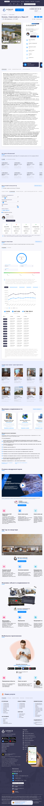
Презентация (4, 748)
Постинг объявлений (29, 740)
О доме (9, 69)
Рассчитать (38, 241)
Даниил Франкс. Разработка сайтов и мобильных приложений (10, 755)
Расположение (26, 69)
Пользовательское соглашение (8, 744)
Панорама (6, 41)
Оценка (22, 1)
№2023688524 (36, 802)
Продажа (4, 247)
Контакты (4, 750)
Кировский (29, 287)
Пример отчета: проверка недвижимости (7, 463)
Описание (4, 69)
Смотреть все (38, 185)
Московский (35, 287)
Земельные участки (7, 723)
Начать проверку (37, 409)
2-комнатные (6, 704)
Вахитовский (22, 287)
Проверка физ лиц (28, 738)
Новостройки (5, 191)
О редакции (4, 751)
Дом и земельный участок (30, 191)
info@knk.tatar (17, 778)
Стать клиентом (22, 505)
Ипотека (32, 1)
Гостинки (5, 709)
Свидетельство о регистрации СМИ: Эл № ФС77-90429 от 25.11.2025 (11, 757)
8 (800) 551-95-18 (35, 9)
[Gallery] (3, 554)
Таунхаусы (5, 722)
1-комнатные (6, 703)
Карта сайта (4, 747)
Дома (4, 719)
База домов (11, 14)
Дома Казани (27, 742)
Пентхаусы (5, 712)
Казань (6, 287)
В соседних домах (10, 159)
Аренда (9, 247)
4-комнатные (6, 706)
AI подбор (37, 1)
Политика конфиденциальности (8, 743)
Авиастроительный (13, 287)
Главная (4, 14)
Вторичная (12, 191)
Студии (4, 711)
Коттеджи (5, 718)
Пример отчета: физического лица (21, 463)
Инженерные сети (16, 69)
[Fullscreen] (5, 554)
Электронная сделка (15, 1)
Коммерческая (19, 191)
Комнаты (5, 708)
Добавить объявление (30, 4)
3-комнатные (6, 705)
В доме (3, 159)
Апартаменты (6, 710)
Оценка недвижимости (30, 735)
